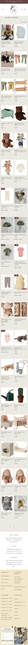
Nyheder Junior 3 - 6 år (19, 605)
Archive (16, 615)
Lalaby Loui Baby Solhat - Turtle (20, 235)
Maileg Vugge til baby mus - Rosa (19, 433)
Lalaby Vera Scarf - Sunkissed (18, 206)
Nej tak (7, 642)
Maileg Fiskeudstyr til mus (19, 377)
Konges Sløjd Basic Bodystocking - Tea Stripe (20, 178)
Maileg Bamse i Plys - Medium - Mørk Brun (19, 124)
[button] (2, 9)
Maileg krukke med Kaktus (19, 406)
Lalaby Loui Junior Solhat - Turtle (7, 235)
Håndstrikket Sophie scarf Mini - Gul (19, 514)
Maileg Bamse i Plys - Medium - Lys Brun (6, 151)
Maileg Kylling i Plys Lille (20, 292)
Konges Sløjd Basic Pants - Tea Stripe (7, 206)
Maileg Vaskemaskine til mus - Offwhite (7, 460)
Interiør (16, 608)
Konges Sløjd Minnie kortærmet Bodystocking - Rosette (20, 263)
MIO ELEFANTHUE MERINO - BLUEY (18, 42)
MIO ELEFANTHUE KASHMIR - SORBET (6, 42)
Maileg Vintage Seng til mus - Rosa (20, 460)
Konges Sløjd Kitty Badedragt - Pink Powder (7, 348)
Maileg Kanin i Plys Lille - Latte (20, 487)
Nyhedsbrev (17, 618)
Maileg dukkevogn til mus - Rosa (6, 433)
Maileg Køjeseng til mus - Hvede (20, 97)
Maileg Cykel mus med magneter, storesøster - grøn (6, 179)
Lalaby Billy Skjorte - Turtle (6, 262)
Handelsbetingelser (5, 576)
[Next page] (17, 526)
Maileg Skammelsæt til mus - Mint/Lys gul (6, 97)
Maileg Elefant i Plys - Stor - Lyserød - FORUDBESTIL (6, 321)
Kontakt (3, 589)
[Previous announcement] (2, 1)
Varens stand (4, 582)
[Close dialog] (26, 628)
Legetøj (16, 612)
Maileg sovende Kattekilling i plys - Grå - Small (20, 349)
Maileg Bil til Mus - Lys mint (6, 124)
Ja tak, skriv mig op (7, 640)
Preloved (16, 599)
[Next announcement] (25, 1)
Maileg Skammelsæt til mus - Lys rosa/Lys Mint (20, 70)
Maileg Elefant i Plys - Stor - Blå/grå (6, 514)
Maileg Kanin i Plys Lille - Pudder (7, 487)
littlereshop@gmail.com (20, 586)
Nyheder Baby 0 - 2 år (19, 602)
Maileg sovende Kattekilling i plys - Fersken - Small (6, 378)
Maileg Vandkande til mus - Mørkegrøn (6, 406)
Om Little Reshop (5, 579)
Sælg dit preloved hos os (6, 585)
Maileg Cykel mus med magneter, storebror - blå (20, 151)
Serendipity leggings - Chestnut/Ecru (6, 293)
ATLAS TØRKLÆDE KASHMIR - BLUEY (5, 70)
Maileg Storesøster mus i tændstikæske (20, 320)
